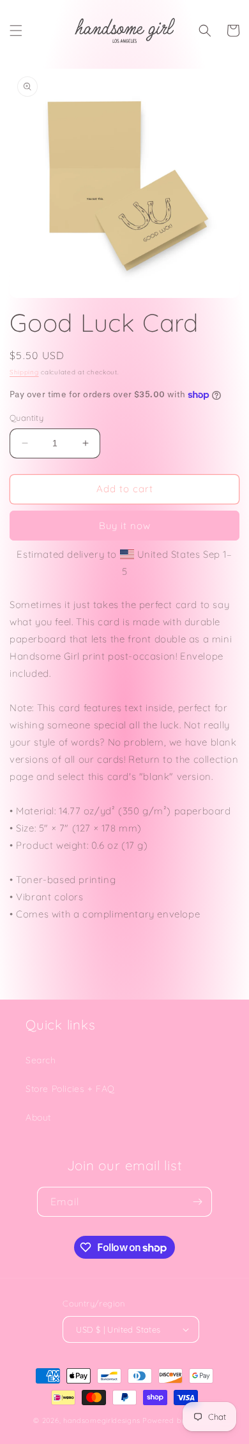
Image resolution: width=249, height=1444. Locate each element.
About (38, 1117)
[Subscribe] (197, 1202)
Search (41, 1060)
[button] (16, 31)
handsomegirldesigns (101, 1420)
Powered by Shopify (179, 1420)
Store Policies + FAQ (70, 1088)
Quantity (26, 418)
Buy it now (125, 526)
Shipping (24, 372)
